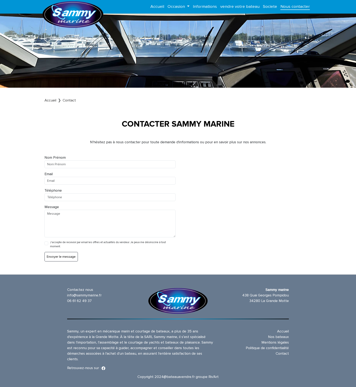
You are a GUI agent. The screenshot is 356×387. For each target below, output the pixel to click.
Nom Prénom (55, 157)
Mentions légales (275, 342)
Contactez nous (80, 289)
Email (48, 174)
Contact (282, 353)
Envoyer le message (61, 257)
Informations (205, 6)
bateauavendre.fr (181, 376)
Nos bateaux (278, 337)
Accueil (157, 6)
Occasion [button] (176, 6)
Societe (270, 6)
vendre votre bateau (240, 6)
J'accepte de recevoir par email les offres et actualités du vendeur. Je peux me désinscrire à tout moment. (108, 244)
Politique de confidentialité (267, 348)
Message (51, 207)
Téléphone (53, 190)
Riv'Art (213, 376)
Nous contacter (295, 6)
